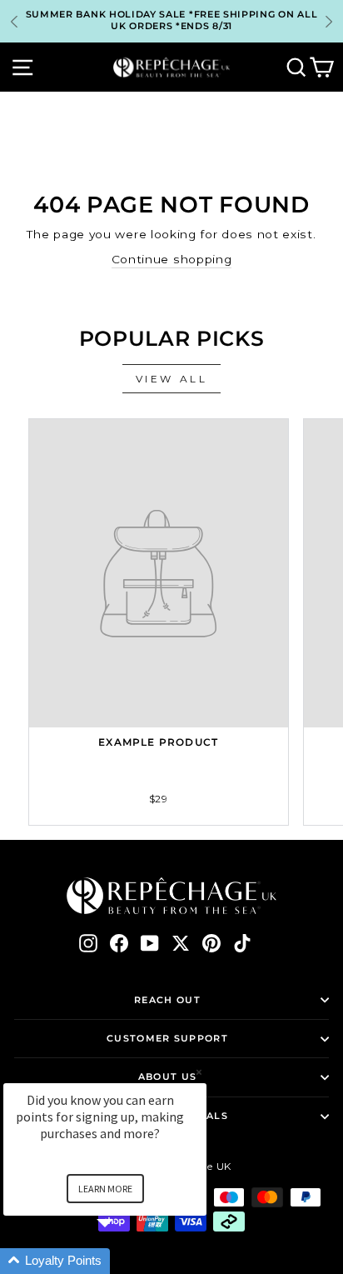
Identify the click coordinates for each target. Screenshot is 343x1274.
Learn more (105, 1188)
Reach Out (167, 1000)
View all (172, 378)
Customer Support (167, 1038)
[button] (125, 1261)
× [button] (199, 1072)
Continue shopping (172, 259)
